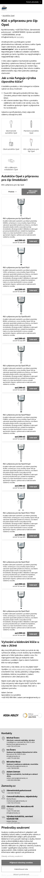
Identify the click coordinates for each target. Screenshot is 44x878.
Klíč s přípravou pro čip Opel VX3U (16, 562)
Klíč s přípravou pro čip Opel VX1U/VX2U (19, 513)
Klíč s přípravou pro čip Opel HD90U (17, 218)
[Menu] (39, 8)
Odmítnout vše (21, 869)
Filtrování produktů (32, 192)
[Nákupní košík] (34, 8)
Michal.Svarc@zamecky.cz (17, 744)
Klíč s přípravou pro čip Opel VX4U (16, 611)
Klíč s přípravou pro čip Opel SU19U (17, 464)
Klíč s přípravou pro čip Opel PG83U (17, 415)
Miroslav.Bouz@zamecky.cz (17, 766)
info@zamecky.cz (13, 756)
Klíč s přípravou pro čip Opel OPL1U (17, 366)
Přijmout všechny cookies (21, 862)
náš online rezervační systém (20, 669)
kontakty (20, 37)
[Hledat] (28, 8)
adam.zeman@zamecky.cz (17, 778)
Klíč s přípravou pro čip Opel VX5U (16, 267)
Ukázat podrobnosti (21, 874)
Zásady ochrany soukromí (12, 856)
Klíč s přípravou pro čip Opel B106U (17, 317)
